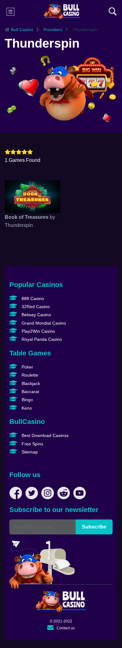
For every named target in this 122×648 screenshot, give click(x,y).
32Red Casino (35, 306)
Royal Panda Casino (41, 339)
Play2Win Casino (37, 331)
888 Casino (32, 298)
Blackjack (30, 383)
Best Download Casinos (44, 435)
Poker (26, 366)
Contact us (66, 628)
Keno (26, 408)
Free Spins (31, 443)
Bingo (26, 399)
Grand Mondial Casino (43, 323)
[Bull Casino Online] (62, 11)
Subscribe (94, 526)
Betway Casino (35, 314)
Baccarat (29, 391)
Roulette (29, 375)
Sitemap (29, 451)
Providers (52, 29)
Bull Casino (21, 29)
